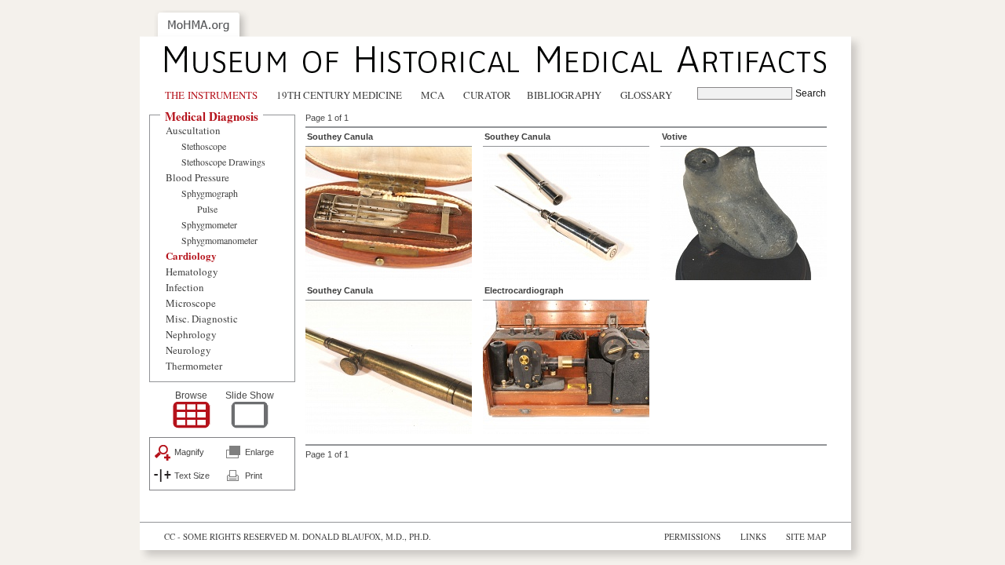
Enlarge (259, 452)
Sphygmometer (209, 224)
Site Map (806, 536)
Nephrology (191, 334)
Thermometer (194, 366)
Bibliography (564, 95)
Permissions (692, 536)
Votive (674, 136)
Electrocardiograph (524, 290)
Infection (185, 287)
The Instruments (211, 95)
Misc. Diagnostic (202, 319)
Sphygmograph (209, 193)
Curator (487, 95)
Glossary (646, 95)
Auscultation (193, 130)
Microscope (191, 303)
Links (753, 536)
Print (253, 475)
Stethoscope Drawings (223, 161)
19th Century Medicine (339, 95)
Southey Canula (340, 136)
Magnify (189, 452)
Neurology (188, 350)
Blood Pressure (197, 177)
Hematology (192, 271)
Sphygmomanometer (219, 240)
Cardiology (191, 255)
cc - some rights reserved (225, 536)
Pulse (207, 208)
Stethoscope (203, 146)
